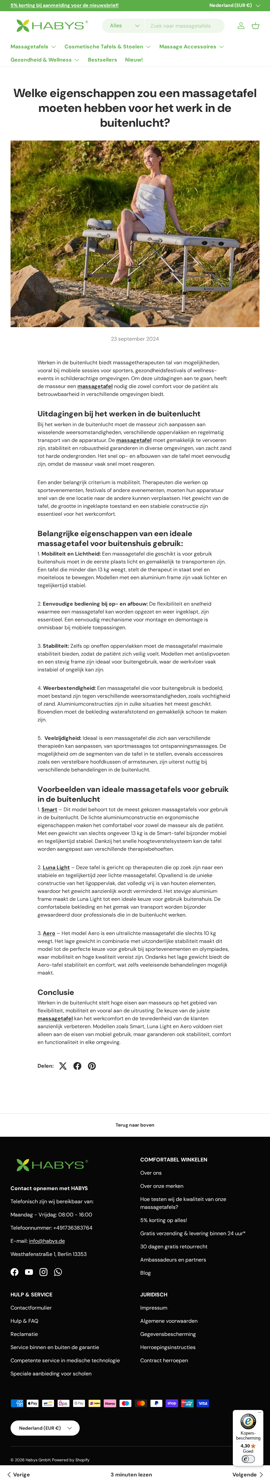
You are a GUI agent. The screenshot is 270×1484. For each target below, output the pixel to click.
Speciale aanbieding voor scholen (51, 1373)
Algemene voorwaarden (169, 1320)
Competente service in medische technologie (65, 1360)
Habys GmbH (38, 1460)
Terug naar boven (135, 1125)
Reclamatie (24, 1334)
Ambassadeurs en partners (173, 1259)
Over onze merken (161, 1186)
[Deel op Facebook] (77, 1066)
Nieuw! (134, 59)
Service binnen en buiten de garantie (55, 1347)
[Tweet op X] (63, 1066)
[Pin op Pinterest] (92, 1066)
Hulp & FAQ (24, 1320)
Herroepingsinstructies (168, 1347)
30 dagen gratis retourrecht (173, 1246)
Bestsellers (102, 59)
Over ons (151, 1172)
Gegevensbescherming (168, 1334)
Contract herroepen (164, 1360)
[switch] (248, 1459)
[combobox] (163, 26)
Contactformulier (31, 1307)
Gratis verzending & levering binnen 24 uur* (193, 1233)
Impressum (153, 1307)
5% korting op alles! (163, 1220)
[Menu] (259, 1414)
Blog (145, 1272)
